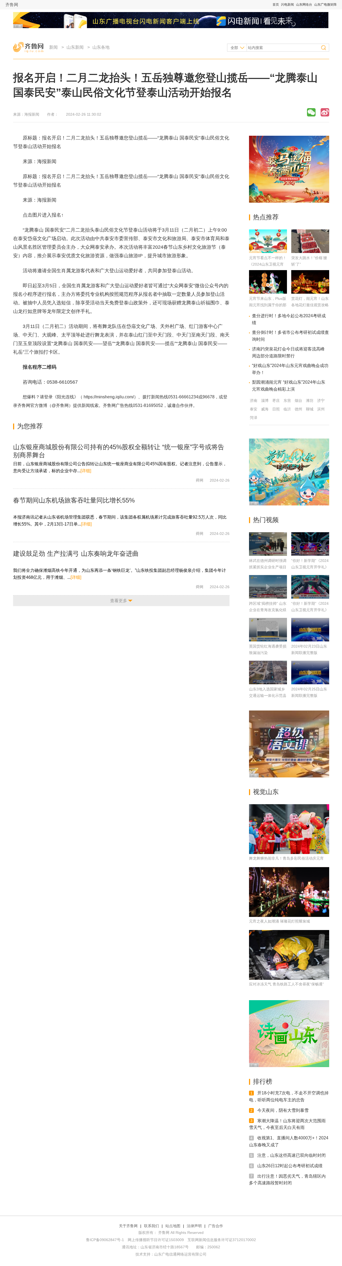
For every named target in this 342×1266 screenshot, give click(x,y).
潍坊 (309, 400)
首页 (276, 4)
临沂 (287, 409)
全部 (234, 48)
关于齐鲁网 (128, 1226)
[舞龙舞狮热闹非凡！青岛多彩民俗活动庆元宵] (289, 829)
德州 (298, 409)
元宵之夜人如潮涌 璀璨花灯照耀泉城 (279, 921)
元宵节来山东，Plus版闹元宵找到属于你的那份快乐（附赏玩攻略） (267, 304)
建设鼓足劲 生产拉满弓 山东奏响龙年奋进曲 (76, 553)
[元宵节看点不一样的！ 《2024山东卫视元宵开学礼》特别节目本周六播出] (268, 251)
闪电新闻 (287, 4)
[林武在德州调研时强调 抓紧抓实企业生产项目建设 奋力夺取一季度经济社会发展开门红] (268, 544)
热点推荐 (266, 217)
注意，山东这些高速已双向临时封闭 (291, 1155)
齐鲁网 (11, 4)
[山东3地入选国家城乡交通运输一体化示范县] (268, 672)
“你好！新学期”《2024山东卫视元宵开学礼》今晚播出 (310, 567)
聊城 (309, 409)
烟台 (298, 400)
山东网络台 (304, 4)
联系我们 (151, 1226)
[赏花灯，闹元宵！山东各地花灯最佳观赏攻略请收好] (310, 292)
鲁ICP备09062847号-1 (105, 1240)
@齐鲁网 (60, 405)
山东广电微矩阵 (325, 4)
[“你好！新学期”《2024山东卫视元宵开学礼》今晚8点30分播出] (310, 587)
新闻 (53, 47)
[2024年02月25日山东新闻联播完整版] (310, 672)
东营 (287, 400)
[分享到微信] (311, 112)
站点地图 (172, 1226)
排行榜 (262, 1081)
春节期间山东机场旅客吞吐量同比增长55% (74, 500)
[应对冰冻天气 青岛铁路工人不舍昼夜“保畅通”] (289, 955)
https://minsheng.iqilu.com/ (109, 397)
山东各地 (101, 47)
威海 (265, 409)
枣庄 (276, 400)
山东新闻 (75, 47)
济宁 (321, 400)
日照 (276, 409)
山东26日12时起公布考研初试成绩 (289, 1165)
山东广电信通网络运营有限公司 (180, 1254)
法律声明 (194, 1226)
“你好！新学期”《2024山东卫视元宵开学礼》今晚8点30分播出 (310, 609)
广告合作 (215, 1226)
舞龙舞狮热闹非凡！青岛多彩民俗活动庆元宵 (286, 858)
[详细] (85, 470)
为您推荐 (30, 426)
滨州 (321, 409)
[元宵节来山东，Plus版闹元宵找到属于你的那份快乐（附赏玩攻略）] (268, 292)
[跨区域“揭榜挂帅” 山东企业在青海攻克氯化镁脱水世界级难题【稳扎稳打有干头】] (268, 587)
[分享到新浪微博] (325, 112)
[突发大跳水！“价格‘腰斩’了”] (310, 251)
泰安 (253, 409)
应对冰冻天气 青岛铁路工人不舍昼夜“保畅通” (286, 984)
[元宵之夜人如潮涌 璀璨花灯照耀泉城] (289, 892)
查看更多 (118, 600)
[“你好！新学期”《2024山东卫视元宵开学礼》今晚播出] (310, 544)
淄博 (265, 400)
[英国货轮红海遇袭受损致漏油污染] (268, 629)
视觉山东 (266, 791)
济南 (253, 400)
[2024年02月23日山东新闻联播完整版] (310, 629)
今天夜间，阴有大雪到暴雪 (283, 1110)
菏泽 (253, 417)
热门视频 (266, 519)
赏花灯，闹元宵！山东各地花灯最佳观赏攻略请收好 (310, 304)
